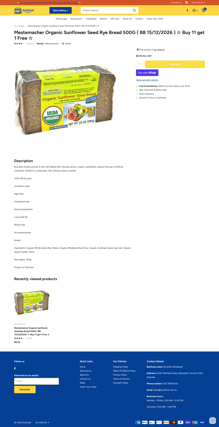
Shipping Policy (120, 366)
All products (76, 18)
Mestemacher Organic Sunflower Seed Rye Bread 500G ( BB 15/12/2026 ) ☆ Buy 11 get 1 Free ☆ (32, 331)
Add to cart (175, 64)
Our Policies (119, 361)
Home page (61, 18)
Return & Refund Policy (124, 370)
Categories (91, 18)
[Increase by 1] (143, 61)
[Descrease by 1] (143, 66)
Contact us (176, 2)
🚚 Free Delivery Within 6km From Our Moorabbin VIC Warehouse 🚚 (48, 2)
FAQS (82, 383)
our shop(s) (159, 49)
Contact (139, 18)
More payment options (147, 80)
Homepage (19, 26)
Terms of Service (121, 378)
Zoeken (134, 10)
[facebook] (15, 368)
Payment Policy (120, 383)
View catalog (59, 10)
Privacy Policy (120, 374)
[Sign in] (195, 10)
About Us (127, 18)
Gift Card (114, 18)
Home (83, 366)
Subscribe (25, 389)
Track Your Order (155, 18)
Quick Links (86, 361)
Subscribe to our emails (26, 375)
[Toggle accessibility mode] (186, 2)
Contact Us (85, 378)
